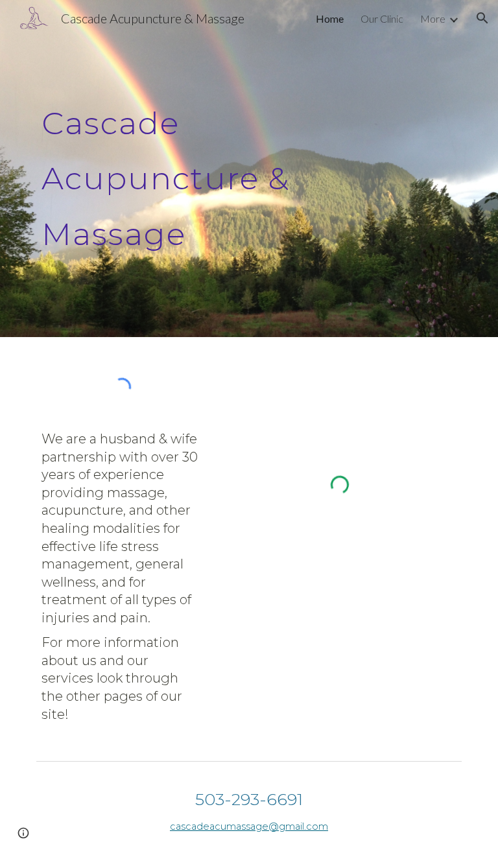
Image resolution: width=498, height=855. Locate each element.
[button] (482, 18)
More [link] (432, 18)
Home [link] (330, 18)
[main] (212, 168)
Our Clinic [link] (382, 18)
